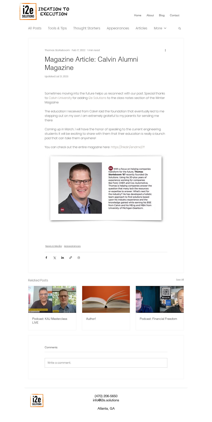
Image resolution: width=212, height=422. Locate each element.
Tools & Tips (57, 28)
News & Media (53, 246)
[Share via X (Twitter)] (54, 257)
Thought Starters (86, 28)
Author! (91, 319)
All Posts (34, 28)
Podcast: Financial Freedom (158, 319)
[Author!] (106, 299)
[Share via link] (70, 257)
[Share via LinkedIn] (62, 257)
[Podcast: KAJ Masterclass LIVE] (52, 299)
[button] (179, 28)
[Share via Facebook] (46, 257)
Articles (141, 28)
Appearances (118, 28)
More (158, 28)
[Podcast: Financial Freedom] (160, 299)
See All (180, 279)
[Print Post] (78, 257)
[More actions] (165, 50)
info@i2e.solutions (106, 400)
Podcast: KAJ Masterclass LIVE (49, 320)
